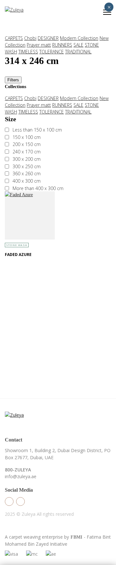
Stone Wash (16, 245)
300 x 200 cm (27, 159)
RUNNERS (62, 45)
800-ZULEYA (18, 470)
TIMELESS (28, 52)
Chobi (30, 38)
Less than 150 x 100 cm (37, 130)
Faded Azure (18, 254)
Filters (13, 79)
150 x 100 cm (27, 137)
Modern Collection (79, 38)
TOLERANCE (51, 52)
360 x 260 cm (27, 173)
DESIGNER (48, 38)
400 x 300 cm (27, 181)
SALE (78, 45)
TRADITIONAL (78, 52)
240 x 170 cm (27, 152)
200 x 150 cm (27, 144)
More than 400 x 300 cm (38, 188)
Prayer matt (39, 45)
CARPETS (14, 38)
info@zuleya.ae (20, 476)
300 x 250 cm (27, 166)
